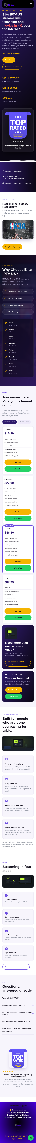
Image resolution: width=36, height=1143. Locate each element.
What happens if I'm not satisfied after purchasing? (18, 1030)
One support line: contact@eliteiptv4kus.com (14, 177)
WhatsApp (18, 469)
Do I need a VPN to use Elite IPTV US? (18, 1022)
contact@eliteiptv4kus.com (18, 1112)
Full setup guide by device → (16, 967)
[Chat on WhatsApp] (31, 1138)
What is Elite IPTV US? (18, 998)
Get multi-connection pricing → (16, 662)
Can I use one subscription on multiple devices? (18, 1013)
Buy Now (18, 462)
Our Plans (8, 60)
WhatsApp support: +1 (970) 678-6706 (18, 183)
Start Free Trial (13, 690)
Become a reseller (12, 67)
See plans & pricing (12, 247)
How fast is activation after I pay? (18, 1005)
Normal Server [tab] (24, 422)
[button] (18, 1130)
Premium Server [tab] (9, 422)
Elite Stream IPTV (13, 844)
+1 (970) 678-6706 (24, 1117)
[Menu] (31, 4)
